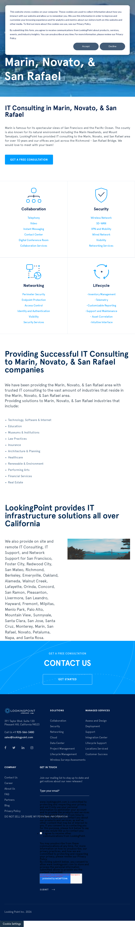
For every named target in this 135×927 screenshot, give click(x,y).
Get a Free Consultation (29, 159)
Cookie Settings (12, 924)
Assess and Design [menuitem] (96, 720)
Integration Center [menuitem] (96, 737)
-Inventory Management (101, 294)
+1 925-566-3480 (19, 732)
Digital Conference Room (34, 240)
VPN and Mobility (101, 229)
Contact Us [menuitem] (10, 777)
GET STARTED (67, 679)
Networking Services (101, 245)
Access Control (34, 305)
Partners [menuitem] (9, 800)
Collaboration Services (33, 245)
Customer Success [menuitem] (96, 754)
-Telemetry (101, 300)
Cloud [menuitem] (53, 737)
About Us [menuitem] (9, 788)
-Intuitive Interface (101, 322)
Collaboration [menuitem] (58, 720)
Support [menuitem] (90, 732)
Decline (112, 46)
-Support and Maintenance (101, 311)
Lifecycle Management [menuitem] (63, 754)
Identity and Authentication (33, 311)
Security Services (34, 322)
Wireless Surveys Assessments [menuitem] (67, 760)
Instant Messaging (33, 229)
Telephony (34, 218)
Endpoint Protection (34, 300)
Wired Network (101, 234)
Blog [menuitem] (7, 805)
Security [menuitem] (55, 726)
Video (33, 223)
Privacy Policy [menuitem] (12, 811)
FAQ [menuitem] (6, 794)
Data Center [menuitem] (57, 743)
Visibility (101, 240)
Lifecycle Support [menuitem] (96, 743)
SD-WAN (101, 223)
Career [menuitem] (8, 783)
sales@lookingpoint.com (18, 737)
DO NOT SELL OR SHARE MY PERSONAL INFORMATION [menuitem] (36, 816)
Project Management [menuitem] (62, 748)
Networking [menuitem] (57, 732)
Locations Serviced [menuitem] (96, 748)
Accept (86, 46)
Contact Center (33, 234)
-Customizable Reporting (101, 305)
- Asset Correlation (101, 316)
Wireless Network (101, 218)
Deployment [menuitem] (92, 726)
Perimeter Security (33, 294)
